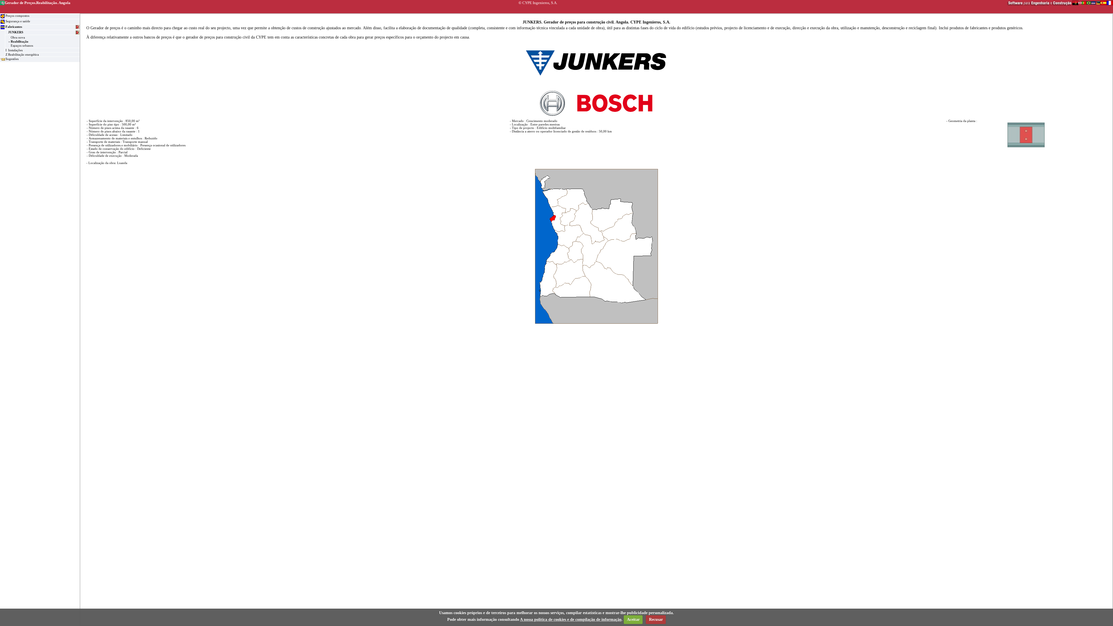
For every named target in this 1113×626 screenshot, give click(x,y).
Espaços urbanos (22, 45)
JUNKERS (15, 32)
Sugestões (12, 59)
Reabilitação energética (23, 54)
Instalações (15, 50)
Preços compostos (17, 15)
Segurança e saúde (18, 21)
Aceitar (633, 619)
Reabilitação (19, 41)
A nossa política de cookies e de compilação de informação (570, 619)
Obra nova (18, 37)
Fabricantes (14, 26)
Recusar (656, 619)
